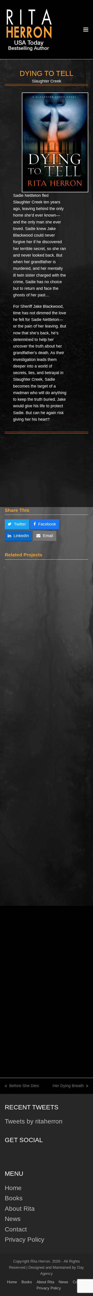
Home (13, 1187)
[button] (85, 29)
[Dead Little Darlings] (46, 751)
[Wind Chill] (46, 623)
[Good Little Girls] (42, 1007)
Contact (16, 1229)
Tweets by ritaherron (34, 1121)
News (13, 1218)
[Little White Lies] (46, 882)
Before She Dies (22, 1086)
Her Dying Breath (68, 1086)
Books (14, 1198)
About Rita (20, 1208)
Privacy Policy (24, 1239)
